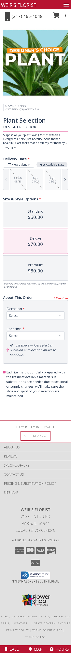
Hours (61, 649)
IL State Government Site (50, 623)
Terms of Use (35, 637)
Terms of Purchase (47, 630)
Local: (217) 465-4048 (35, 530)
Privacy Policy (17, 630)
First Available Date (52, 164)
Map (37, 649)
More (9, 147)
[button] (59, 16)
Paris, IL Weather (14, 623)
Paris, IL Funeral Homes (19, 616)
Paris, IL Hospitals (55, 616)
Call (13, 649)
